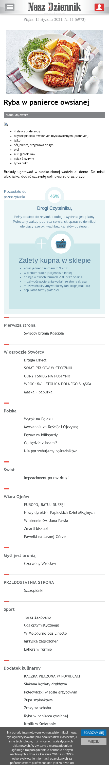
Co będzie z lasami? (40, 442)
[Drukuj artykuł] (6, 124)
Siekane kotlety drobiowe (45, 683)
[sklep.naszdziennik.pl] (54, 244)
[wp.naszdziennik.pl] (54, 7)
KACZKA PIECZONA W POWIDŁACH (53, 676)
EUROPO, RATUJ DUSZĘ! (44, 504)
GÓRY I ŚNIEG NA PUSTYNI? (47, 375)
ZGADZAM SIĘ (94, 733)
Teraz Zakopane (37, 617)
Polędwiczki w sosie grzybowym (50, 691)
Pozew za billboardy (41, 434)
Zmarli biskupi (36, 528)
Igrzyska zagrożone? (41, 641)
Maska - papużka (38, 391)
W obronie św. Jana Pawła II (47, 520)
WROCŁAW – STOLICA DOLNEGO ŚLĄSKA (57, 383)
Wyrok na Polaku (38, 418)
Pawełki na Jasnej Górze (45, 536)
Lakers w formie (38, 649)
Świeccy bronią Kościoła (44, 333)
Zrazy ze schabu (37, 707)
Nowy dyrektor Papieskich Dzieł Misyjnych (59, 512)
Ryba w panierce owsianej (46, 715)
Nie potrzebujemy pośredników (50, 450)
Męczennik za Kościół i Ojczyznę (51, 426)
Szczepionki (33, 590)
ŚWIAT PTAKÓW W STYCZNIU (48, 367)
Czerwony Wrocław (40, 563)
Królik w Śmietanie (40, 723)
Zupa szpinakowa (38, 699)
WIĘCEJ (94, 741)
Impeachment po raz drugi (46, 477)
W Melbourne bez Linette (45, 633)
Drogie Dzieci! (36, 359)
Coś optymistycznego (41, 625)
